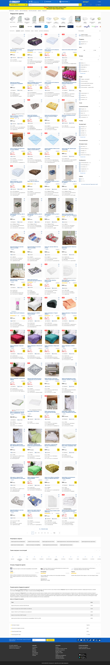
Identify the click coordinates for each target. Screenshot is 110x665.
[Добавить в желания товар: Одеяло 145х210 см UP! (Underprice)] (24, 298)
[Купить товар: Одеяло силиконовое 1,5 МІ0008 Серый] (75, 351)
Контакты (34, 649)
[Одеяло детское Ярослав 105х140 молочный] (69, 106)
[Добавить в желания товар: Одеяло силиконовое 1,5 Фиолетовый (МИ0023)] (41, 330)
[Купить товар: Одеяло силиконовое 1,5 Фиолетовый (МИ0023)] (41, 351)
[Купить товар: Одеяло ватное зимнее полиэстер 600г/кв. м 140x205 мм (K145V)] (41, 515)
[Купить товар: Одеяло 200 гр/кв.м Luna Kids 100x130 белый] (24, 55)
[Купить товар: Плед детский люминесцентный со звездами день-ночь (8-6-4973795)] (41, 383)
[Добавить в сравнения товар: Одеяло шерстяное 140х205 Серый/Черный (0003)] (76, 135)
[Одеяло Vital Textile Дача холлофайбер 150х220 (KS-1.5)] (34, 106)
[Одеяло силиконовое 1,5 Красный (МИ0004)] (17, 337)
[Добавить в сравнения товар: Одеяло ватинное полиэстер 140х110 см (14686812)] (59, 200)
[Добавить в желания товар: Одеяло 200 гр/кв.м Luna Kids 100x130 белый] (24, 34)
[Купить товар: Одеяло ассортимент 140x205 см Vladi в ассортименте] (24, 121)
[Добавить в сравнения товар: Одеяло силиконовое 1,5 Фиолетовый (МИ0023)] (41, 332)
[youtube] (81, 640)
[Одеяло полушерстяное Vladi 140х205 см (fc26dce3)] (34, 41)
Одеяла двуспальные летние (48, 541)
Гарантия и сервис (59, 652)
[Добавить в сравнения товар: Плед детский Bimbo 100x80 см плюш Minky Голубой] (59, 135)
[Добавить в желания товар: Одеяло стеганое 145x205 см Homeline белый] (59, 264)
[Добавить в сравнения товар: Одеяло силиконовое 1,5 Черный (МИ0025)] (59, 299)
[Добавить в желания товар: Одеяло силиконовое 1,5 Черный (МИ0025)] (59, 298)
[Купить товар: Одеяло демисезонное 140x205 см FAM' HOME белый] (75, 285)
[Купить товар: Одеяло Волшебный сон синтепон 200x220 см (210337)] (24, 515)
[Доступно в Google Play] (82, 657)
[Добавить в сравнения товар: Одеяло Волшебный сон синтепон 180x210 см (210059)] (41, 233)
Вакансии (34, 651)
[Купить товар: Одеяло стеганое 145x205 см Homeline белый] (58, 285)
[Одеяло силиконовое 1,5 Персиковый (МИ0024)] (69, 304)
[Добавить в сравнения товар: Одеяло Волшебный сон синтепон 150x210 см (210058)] (24, 233)
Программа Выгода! (59, 656)
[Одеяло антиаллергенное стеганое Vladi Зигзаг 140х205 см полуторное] (69, 370)
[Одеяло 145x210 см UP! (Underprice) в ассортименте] (52, 41)
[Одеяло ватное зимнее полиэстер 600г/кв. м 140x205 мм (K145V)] (34, 501)
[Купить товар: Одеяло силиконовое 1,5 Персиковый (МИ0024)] (75, 318)
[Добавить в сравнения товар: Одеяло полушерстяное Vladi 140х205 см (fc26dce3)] (41, 36)
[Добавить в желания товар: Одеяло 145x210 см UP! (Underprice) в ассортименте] (59, 34)
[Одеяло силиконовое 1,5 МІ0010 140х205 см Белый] (34, 304)
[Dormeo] (38, 27)
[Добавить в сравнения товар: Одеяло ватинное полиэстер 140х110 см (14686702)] (41, 200)
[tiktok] (90, 640)
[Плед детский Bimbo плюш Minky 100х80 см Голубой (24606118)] (34, 140)
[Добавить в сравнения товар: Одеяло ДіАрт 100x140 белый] (41, 398)
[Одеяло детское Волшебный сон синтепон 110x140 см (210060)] (52, 106)
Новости (34, 648)
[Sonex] (62, 27)
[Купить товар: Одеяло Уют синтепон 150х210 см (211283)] (58, 252)
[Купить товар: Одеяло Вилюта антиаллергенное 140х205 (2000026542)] (75, 482)
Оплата (57, 647)
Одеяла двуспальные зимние (66, 544)
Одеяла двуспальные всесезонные (50, 544)
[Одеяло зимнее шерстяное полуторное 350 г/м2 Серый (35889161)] (52, 402)
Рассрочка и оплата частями (61, 648)
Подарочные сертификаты (61, 655)
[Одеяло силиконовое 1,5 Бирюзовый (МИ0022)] (52, 337)
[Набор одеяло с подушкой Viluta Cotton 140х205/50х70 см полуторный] (17, 468)
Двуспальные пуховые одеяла (17, 544)
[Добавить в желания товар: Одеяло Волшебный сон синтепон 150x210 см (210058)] (24, 231)
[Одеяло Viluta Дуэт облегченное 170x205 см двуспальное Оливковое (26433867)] (52, 370)
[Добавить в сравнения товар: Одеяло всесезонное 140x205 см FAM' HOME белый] (59, 496)
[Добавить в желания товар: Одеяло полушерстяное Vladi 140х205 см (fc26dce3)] (41, 34)
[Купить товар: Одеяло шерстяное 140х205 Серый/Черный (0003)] (75, 153)
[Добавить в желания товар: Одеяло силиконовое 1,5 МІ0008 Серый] (76, 330)
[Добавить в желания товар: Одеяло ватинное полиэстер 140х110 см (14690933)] (59, 166)
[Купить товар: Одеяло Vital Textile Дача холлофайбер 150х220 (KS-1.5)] (41, 120)
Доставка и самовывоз (60, 649)
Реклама (34, 655)
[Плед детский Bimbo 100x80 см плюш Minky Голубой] (52, 140)
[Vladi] (78, 27)
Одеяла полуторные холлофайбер (33, 544)
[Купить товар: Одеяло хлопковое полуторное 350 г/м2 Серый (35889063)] (24, 153)
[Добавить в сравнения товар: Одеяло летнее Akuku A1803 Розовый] (76, 36)
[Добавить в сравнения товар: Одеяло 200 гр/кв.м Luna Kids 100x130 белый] (24, 36)
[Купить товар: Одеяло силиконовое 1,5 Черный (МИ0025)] (58, 318)
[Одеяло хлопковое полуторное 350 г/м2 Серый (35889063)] (17, 140)
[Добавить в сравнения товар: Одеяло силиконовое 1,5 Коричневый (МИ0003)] (24, 365)
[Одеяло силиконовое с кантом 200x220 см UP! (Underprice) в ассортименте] (17, 172)
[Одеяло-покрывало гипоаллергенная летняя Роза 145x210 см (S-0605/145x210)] (69, 73)
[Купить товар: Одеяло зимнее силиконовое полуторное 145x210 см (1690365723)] (75, 219)
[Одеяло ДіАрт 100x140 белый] (34, 402)
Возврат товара (59, 651)
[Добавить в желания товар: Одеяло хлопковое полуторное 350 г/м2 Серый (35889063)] (24, 133)
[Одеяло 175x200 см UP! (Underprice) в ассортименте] (52, 73)
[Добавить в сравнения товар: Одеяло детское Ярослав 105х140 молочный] (76, 102)
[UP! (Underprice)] (46, 27)
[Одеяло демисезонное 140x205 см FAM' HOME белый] (69, 271)
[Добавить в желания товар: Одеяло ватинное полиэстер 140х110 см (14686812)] (59, 199)
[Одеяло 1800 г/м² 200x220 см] (34, 172)
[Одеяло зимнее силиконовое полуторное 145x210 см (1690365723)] (69, 205)
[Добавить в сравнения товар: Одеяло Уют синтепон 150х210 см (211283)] (59, 233)
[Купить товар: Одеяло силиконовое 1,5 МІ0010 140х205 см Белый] (41, 318)
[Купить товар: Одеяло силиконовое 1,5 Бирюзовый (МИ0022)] (58, 351)
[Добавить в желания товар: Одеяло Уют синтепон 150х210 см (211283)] (59, 231)
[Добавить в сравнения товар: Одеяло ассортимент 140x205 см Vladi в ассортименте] (24, 102)
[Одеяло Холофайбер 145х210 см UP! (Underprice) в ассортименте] (34, 73)
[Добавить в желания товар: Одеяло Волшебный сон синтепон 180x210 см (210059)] (41, 231)
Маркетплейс (35, 654)
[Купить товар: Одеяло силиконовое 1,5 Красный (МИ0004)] (24, 351)
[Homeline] (95, 27)
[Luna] (70, 27)
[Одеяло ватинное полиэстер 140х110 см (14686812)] (52, 205)
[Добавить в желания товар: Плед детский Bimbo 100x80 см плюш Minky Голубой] (59, 133)
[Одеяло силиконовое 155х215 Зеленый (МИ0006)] (34, 468)
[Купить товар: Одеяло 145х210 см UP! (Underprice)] (24, 318)
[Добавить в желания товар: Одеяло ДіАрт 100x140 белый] (41, 396)
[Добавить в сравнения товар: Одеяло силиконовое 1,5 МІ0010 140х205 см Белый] (41, 299)
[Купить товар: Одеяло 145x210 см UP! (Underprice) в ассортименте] (58, 55)
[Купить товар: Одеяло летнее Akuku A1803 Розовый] (75, 55)
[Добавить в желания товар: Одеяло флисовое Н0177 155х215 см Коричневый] (76, 231)
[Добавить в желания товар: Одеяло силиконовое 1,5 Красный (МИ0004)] (24, 330)
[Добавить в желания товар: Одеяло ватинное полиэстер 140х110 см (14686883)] (24, 199)
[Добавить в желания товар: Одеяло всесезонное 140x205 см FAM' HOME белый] (59, 495)
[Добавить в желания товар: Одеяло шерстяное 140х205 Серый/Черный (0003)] (76, 133)
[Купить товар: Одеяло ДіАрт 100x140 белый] (41, 416)
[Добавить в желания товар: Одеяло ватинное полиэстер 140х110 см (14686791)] (76, 166)
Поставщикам (35, 652)
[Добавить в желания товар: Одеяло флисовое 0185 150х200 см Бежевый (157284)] (24, 264)
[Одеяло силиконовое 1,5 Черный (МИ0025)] (52, 304)
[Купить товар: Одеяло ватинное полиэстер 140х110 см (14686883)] (24, 219)
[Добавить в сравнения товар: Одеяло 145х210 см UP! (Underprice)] (24, 299)
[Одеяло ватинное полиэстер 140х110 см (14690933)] (52, 172)
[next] (99, 550)
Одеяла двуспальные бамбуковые (18, 541)
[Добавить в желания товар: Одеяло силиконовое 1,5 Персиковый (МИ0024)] (76, 298)
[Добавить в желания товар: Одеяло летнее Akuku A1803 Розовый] (76, 34)
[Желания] (91, 5)
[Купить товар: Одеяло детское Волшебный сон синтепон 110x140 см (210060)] (58, 120)
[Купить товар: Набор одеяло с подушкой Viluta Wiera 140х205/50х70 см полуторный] (24, 449)
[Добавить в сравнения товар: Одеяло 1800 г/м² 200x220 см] (41, 168)
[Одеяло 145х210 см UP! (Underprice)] (17, 304)
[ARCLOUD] (54, 27)
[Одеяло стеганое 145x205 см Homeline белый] (52, 271)
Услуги (57, 654)
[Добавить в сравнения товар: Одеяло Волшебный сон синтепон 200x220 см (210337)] (24, 496)
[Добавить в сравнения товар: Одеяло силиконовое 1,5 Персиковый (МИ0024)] (76, 299)
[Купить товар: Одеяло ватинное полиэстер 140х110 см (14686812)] (58, 219)
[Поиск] (80, 4)
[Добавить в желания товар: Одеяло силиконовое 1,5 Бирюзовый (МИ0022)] (59, 330)
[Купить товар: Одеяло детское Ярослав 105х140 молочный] (75, 120)
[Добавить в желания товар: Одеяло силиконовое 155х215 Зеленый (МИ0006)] (41, 462)
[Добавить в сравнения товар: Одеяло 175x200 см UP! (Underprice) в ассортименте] (59, 69)
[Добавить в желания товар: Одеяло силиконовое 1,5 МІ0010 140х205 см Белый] (41, 298)
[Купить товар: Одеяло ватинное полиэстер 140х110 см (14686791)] (75, 186)
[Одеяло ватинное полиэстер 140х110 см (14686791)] (69, 172)
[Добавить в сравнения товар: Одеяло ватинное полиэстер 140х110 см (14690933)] (59, 168)
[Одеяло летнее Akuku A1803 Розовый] (69, 41)
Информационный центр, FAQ (15, 646)
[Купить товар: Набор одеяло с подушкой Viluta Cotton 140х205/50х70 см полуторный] (24, 482)
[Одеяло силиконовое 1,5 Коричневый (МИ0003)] (17, 370)
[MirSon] (13, 27)
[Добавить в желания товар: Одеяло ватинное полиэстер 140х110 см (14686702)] (41, 199)
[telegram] (93, 640)
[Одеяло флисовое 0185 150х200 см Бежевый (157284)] (17, 271)
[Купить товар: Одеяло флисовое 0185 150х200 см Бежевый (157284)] (24, 284)
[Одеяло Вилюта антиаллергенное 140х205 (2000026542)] (69, 468)
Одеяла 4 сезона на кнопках (33, 541)
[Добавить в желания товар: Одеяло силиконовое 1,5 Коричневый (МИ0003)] (24, 363)
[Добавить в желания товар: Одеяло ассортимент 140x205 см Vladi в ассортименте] (24, 100)
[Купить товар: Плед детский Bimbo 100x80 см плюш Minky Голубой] (58, 153)
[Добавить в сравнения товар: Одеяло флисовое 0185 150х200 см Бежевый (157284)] (24, 266)
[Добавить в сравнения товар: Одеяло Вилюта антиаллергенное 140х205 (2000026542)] (76, 464)
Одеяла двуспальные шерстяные (88, 541)
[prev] (96, 550)
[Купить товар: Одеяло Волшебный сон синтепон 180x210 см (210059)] (41, 252)
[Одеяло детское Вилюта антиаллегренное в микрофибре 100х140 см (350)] (17, 73)
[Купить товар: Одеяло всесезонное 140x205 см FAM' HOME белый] (58, 516)
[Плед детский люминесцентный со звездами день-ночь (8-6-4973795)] (34, 370)
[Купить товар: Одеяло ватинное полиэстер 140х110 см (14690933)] (58, 186)
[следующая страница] (59, 533)
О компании (34, 647)
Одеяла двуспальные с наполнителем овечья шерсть (68, 541)
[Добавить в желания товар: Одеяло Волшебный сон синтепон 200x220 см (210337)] (24, 495)
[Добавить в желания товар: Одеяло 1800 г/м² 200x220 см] (41, 166)
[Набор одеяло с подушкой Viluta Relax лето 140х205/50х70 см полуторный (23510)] (52, 436)
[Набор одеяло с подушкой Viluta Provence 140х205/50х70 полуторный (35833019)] (69, 402)
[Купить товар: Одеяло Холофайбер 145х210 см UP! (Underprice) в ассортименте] (41, 87)
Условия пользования (83, 647)
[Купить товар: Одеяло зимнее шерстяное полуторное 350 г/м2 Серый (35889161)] (58, 416)
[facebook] (78, 640)
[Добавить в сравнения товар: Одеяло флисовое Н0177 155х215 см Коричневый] (76, 233)
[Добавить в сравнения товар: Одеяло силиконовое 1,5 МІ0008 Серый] (76, 332)
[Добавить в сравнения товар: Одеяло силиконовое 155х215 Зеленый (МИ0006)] (41, 464)
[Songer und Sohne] (21, 27)
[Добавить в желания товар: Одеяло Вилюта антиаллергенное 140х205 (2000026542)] (76, 462)
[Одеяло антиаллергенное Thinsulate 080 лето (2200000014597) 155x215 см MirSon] (17, 402)
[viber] (87, 640)
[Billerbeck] (87, 27)
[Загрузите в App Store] (82, 654)
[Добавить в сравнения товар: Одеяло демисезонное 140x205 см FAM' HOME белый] (76, 266)
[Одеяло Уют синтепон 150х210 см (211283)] (52, 238)
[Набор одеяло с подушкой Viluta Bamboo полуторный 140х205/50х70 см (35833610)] (34, 436)
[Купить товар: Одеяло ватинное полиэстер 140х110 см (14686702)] (41, 219)
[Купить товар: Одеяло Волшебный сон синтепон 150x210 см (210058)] (24, 252)
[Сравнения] (85, 5)
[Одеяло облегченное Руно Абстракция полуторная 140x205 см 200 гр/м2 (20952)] (34, 271)
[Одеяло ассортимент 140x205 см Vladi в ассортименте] (17, 106)
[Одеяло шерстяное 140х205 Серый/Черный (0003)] (69, 140)
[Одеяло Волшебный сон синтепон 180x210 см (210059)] (34, 238)
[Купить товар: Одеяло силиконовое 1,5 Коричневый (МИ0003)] (24, 383)
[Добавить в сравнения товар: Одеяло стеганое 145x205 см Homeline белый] (59, 266)
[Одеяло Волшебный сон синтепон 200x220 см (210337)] (17, 501)
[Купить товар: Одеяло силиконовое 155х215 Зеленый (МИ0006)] (41, 482)
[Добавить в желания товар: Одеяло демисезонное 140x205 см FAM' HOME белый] (76, 264)
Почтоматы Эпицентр (60, 658)
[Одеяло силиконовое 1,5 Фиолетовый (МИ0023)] (34, 337)
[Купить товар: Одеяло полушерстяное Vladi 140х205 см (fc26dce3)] (41, 55)
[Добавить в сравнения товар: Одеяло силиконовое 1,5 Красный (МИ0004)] (24, 332)
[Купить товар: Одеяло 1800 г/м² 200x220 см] (41, 186)
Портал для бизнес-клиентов (84, 648)
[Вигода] (85, 2)
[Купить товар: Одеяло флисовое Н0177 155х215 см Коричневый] (75, 252)
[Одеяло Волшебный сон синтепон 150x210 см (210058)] (17, 238)
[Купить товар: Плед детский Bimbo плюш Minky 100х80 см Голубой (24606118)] (41, 153)
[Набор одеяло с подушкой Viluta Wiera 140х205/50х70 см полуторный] (17, 436)
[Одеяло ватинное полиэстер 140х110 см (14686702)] (34, 205)
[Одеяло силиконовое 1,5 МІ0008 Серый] (69, 337)
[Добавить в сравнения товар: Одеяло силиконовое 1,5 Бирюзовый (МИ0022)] (59, 332)
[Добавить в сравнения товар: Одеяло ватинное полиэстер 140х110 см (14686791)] (76, 168)
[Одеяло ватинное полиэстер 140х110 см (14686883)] (17, 205)
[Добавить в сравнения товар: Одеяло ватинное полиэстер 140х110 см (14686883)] (24, 200)
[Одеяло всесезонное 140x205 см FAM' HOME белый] (52, 501)
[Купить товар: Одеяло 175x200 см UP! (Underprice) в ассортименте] (58, 87)
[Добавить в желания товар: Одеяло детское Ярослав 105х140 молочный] (76, 100)
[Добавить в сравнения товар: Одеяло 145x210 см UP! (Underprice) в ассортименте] (59, 36)
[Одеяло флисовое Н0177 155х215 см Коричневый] (69, 238)
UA (26, 1)
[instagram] (84, 640)
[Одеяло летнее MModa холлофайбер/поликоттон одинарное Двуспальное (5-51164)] (52, 468)
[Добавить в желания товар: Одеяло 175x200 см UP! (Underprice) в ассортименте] (59, 67)
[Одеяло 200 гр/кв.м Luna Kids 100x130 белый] (17, 41)
